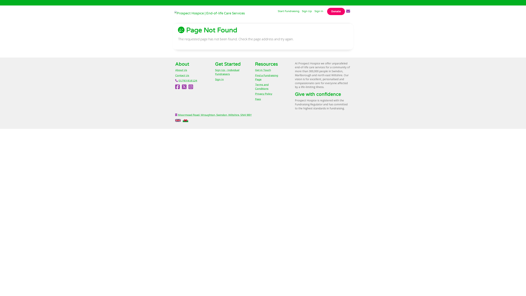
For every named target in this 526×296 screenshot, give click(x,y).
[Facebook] (177, 87)
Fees (258, 99)
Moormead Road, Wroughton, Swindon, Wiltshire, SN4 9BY (215, 114)
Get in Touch (263, 70)
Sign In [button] (319, 11)
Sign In (219, 79)
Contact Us (182, 75)
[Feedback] (348, 11)
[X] (184, 87)
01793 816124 (187, 80)
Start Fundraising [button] (288, 11)
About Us (181, 70)
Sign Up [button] (307, 11)
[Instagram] (190, 87)
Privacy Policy (263, 93)
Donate (336, 11)
